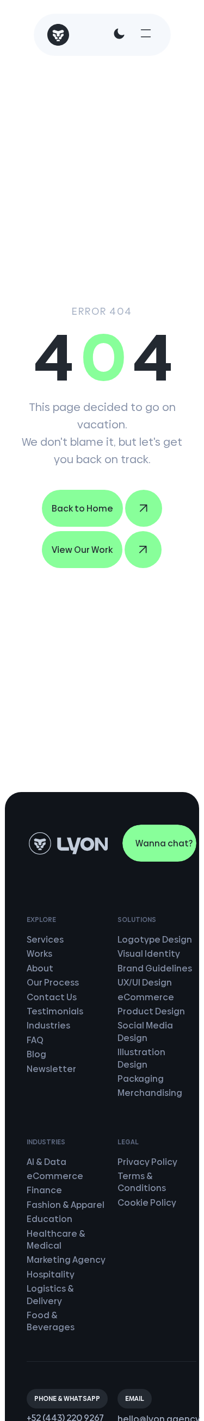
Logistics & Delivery (50, 1294)
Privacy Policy (147, 1162)
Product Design (151, 1011)
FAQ (35, 1040)
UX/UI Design (145, 982)
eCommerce (146, 997)
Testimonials (55, 1011)
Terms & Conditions (142, 1182)
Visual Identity (149, 954)
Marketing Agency (66, 1260)
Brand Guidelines (155, 968)
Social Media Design (145, 1031)
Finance (44, 1190)
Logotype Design (155, 939)
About (40, 968)
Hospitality (51, 1274)
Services (45, 939)
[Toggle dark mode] (119, 34)
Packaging (141, 1079)
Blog (36, 1054)
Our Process (53, 982)
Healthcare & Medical (56, 1239)
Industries (48, 1025)
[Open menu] (146, 34)
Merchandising (150, 1093)
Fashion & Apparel (65, 1205)
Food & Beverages (51, 1321)
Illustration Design (141, 1058)
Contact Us (52, 997)
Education (49, 1219)
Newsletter (51, 1069)
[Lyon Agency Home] (58, 35)
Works (39, 954)
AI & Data (46, 1162)
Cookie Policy (147, 1202)
